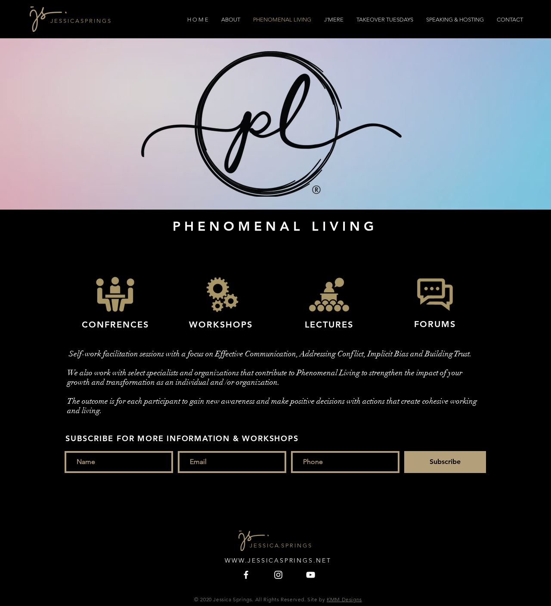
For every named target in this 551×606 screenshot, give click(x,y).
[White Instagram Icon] (278, 574)
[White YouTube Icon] (310, 574)
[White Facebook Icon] (246, 574)
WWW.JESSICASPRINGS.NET (278, 560)
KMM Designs (344, 599)
